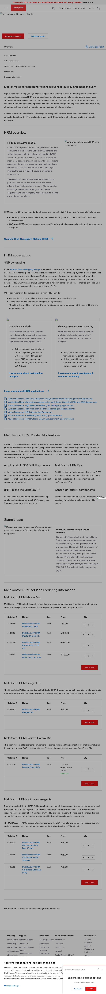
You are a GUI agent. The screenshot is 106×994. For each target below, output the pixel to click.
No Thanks (78, 989)
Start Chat (91, 989)
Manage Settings (11, 986)
